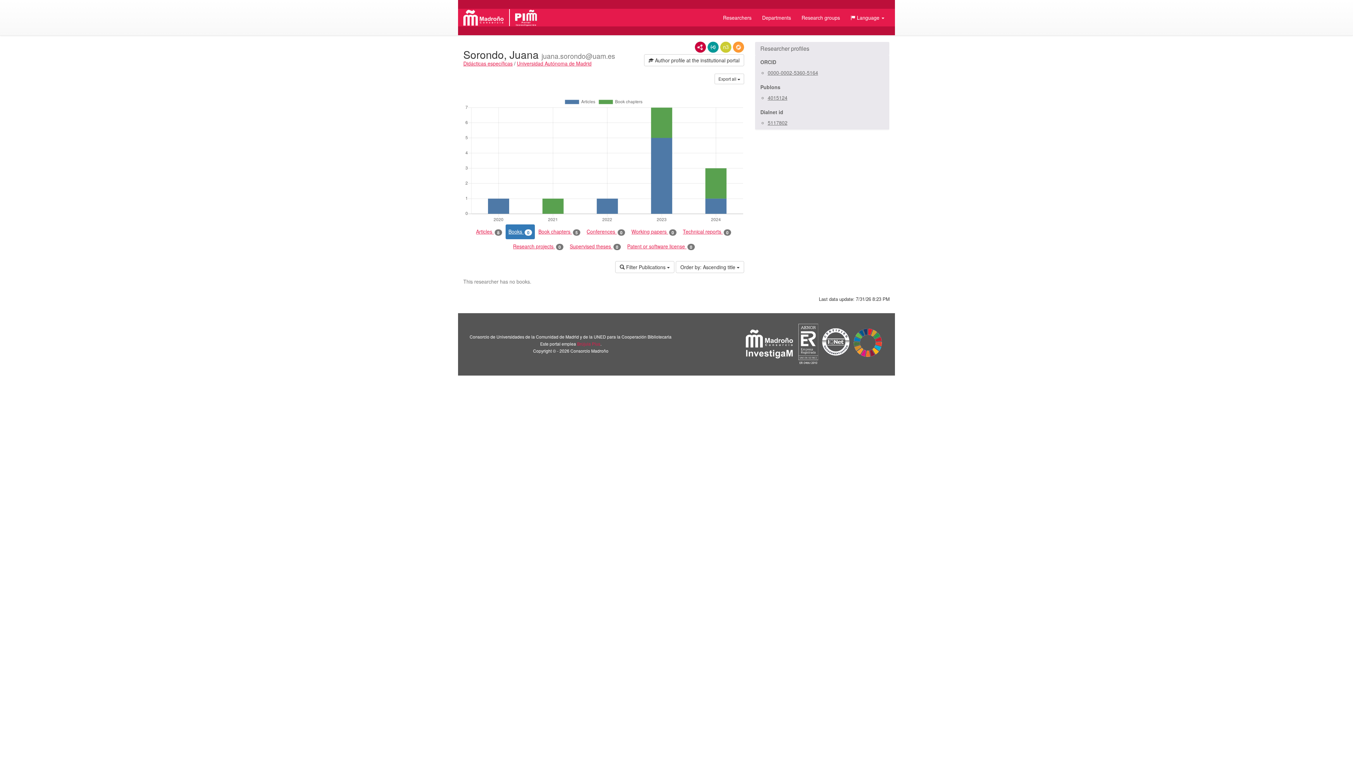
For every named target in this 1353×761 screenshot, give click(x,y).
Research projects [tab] (537, 246)
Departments (776, 17)
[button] (867, 17)
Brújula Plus (588, 344)
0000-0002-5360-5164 (793, 72)
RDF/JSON (738, 47)
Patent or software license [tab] (659, 246)
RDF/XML (700, 47)
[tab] (822, 48)
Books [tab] (519, 231)
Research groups (821, 17)
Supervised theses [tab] (594, 246)
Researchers (737, 17)
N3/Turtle (725, 47)
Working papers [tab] (652, 231)
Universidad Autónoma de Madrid (554, 63)
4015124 (777, 97)
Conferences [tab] (605, 231)
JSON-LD (713, 47)
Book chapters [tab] (558, 231)
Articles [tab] (488, 231)
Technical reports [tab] (706, 231)
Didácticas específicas (488, 63)
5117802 (777, 122)
